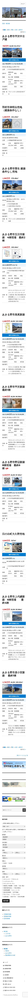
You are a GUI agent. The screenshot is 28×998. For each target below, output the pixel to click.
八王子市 (7, 933)
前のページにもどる (22, 755)
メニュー (23, 3)
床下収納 (15, 892)
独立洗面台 (18, 888)
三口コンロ (15, 879)
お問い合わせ (8, 984)
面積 (8, 29)
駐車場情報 (7, 918)
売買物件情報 (7, 914)
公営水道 (6, 896)
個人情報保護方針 (9, 978)
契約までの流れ (8, 981)
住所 (16, 29)
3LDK (5, 863)
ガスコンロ (7, 879)
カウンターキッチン (9, 883)
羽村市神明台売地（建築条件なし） (12, 109)
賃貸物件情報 (7, 916)
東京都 (5, 931)
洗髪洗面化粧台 (8, 888)
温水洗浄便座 (7, 892)
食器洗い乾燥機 (8, 885)
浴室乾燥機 (7, 890)
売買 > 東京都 (6, 23)
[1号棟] (17, 254)
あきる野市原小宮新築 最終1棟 (13, 674)
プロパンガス (16, 894)
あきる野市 (8, 935)
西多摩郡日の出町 (10, 955)
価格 (4, 29)
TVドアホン (7, 894)
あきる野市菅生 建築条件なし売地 (14, 170)
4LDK (10, 863)
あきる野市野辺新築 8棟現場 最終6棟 (13, 465)
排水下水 (13, 896)
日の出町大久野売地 (13, 533)
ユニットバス (16, 890)
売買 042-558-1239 (10, 987)
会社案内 (7, 975)
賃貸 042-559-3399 (10, 990)
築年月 (21, 29)
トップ (6, 962)
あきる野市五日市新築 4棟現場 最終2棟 (13, 237)
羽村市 (7, 951)
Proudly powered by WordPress (11, 995)
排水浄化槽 (21, 896)
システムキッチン (8, 881)
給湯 (16, 885)
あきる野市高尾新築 (13, 314)
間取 (12, 29)
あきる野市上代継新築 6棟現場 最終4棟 (13, 599)
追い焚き (21, 885)
